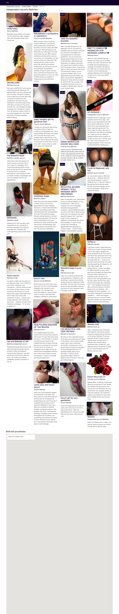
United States (26, 6)
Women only (93, 324)
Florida (35, 6)
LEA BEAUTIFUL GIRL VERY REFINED (71, 330)
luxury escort (13, 275)
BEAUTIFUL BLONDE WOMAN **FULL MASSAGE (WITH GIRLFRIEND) (70, 190)
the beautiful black (15, 155)
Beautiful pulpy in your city (71, 269)
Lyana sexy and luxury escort (44, 386)
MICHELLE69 (13, 82)
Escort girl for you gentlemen (69, 399)
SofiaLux (91, 242)
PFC (7, 3)
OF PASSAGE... (94, 112)
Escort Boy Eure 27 (96, 377)
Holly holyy (12, 28)
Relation (91, 417)
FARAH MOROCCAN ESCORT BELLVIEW (70, 143)
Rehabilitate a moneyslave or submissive (46, 34)
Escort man (39, 278)
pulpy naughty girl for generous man (44, 120)
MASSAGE (12, 218)
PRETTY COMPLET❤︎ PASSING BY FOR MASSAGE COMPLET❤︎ (98, 50)
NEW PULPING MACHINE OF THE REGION (45, 326)
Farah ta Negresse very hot (98, 169)
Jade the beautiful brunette (69, 39)
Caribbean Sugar (41, 196)
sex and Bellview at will (17, 341)
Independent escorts (13, 6)
